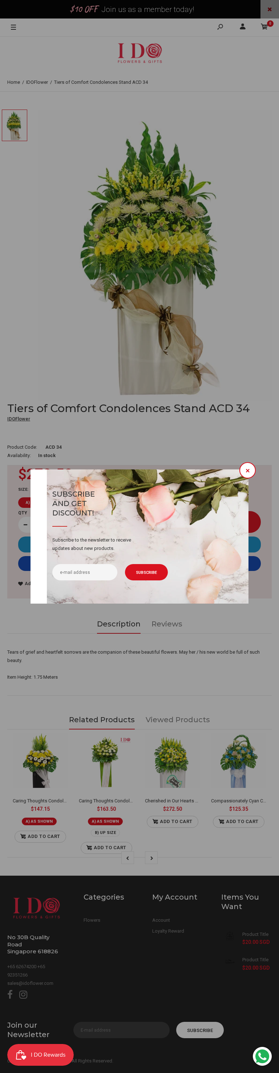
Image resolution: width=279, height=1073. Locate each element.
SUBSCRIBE (146, 572)
